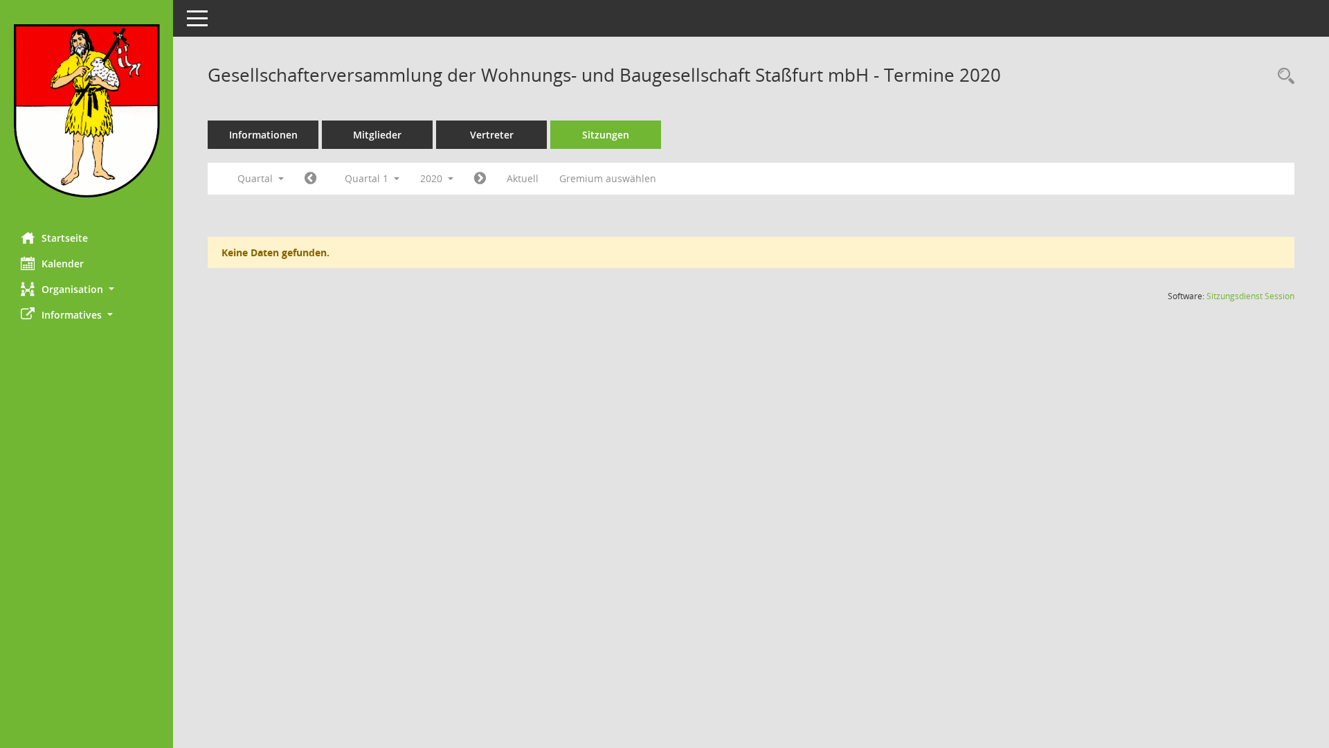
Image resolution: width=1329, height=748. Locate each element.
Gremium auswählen (607, 178)
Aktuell (523, 178)
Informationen (263, 134)
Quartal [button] (256, 178)
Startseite (65, 237)
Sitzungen (605, 134)
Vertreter (492, 134)
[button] (86, 289)
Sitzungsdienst (1250, 296)
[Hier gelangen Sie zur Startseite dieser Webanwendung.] (86, 110)
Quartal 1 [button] (368, 178)
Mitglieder (377, 134)
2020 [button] (432, 178)
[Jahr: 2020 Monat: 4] (480, 178)
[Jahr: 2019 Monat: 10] (310, 178)
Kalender (63, 263)
